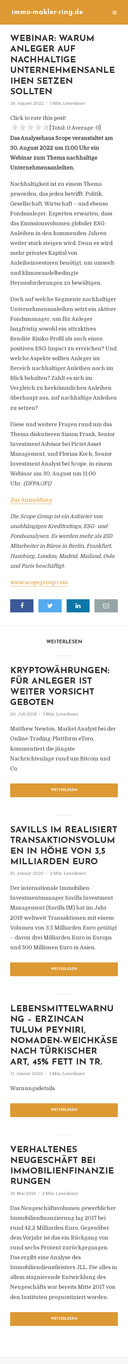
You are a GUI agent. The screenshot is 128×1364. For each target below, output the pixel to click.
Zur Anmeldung (31, 500)
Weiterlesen (64, 790)
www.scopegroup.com (39, 582)
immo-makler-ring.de (47, 12)
